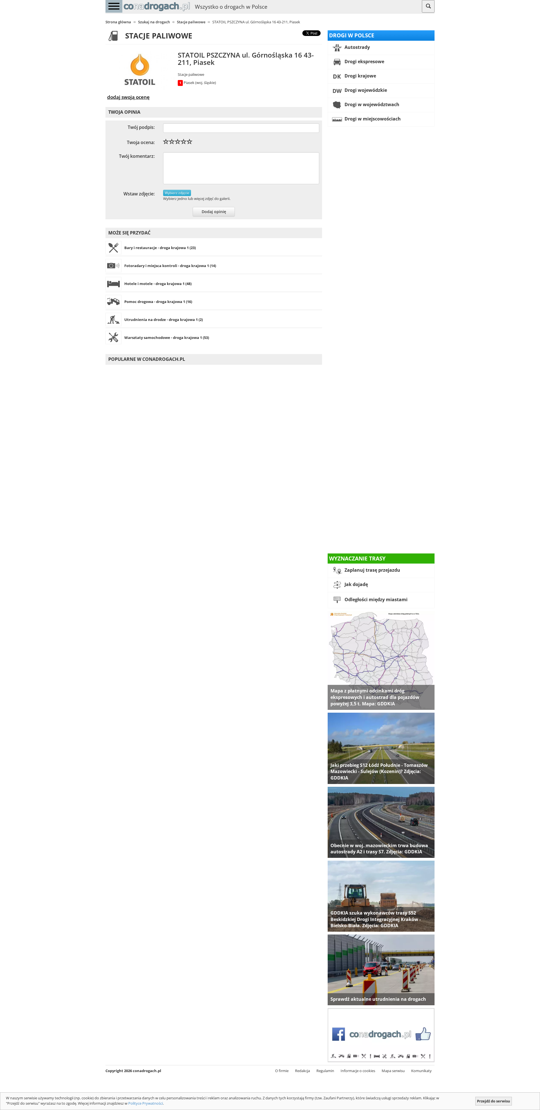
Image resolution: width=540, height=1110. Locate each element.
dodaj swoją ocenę (128, 97)
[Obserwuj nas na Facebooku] (381, 1034)
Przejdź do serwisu (493, 1101)
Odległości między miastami (375, 600)
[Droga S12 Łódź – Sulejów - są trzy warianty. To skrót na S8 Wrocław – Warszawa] (381, 747)
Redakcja (302, 1070)
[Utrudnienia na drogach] (381, 969)
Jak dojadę (355, 585)
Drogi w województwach (371, 104)
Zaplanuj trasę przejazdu (371, 570)
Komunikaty (421, 1070)
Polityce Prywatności (145, 1103)
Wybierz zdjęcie (177, 192)
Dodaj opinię (214, 211)
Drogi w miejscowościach (372, 119)
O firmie (282, 1070)
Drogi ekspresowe (363, 61)
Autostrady (356, 47)
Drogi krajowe (359, 76)
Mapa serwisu (393, 1070)
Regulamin (325, 1070)
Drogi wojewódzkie (365, 90)
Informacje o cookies (358, 1070)
